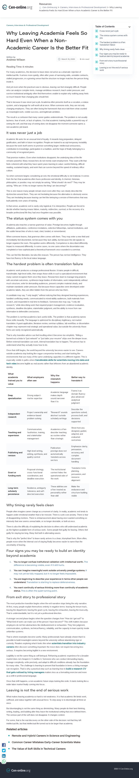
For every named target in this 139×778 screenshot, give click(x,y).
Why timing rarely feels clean (112, 49)
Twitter (3, 751)
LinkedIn (3, 756)
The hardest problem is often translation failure (112, 43)
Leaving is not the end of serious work (114, 69)
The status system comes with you (113, 36)
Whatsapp (3, 761)
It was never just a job (109, 31)
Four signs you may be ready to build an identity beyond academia (114, 55)
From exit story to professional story (113, 62)
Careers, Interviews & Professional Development (27, 25)
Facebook (3, 745)
